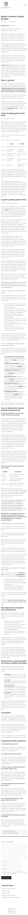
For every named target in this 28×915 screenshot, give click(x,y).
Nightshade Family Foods (9, 831)
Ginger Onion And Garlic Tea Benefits (11, 897)
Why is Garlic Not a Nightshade (10, 833)
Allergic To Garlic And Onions (8, 888)
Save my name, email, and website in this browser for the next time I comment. (15, 872)
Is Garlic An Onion (6, 893)
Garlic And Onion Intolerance (9, 895)
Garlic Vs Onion (5, 891)
